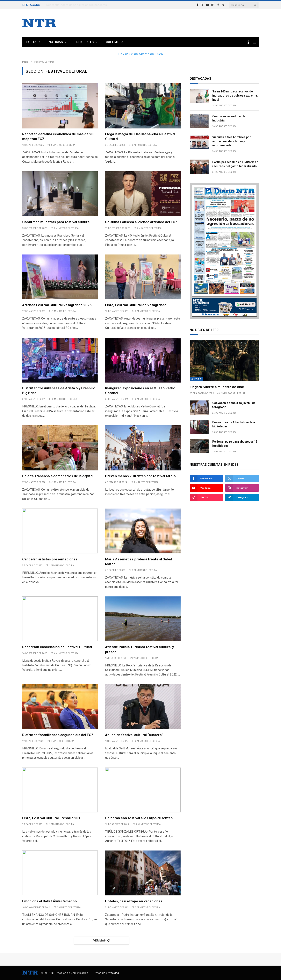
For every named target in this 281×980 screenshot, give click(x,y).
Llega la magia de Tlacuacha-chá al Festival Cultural (140, 136)
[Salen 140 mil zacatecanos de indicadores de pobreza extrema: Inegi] (199, 96)
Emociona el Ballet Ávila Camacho (49, 901)
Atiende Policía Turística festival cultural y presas (139, 649)
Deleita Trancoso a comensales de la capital (57, 476)
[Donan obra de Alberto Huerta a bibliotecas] (199, 427)
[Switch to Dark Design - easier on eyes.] (248, 42)
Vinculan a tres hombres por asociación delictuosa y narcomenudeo (231, 141)
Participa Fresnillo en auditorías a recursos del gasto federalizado (235, 164)
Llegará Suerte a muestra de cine (217, 387)
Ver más (99, 940)
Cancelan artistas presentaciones (49, 559)
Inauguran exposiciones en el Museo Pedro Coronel (140, 390)
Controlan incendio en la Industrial (228, 118)
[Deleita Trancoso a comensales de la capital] (60, 447)
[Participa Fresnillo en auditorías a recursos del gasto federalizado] (199, 167)
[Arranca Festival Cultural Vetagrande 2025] (60, 276)
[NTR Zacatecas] (39, 23)
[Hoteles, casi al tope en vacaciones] (143, 872)
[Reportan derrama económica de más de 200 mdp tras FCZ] (60, 105)
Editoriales (84, 42)
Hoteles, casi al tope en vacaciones (133, 901)
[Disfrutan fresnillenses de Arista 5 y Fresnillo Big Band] (60, 360)
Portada (33, 42)
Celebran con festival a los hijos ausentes (139, 818)
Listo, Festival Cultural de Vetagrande (135, 305)
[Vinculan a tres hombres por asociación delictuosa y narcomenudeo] (199, 142)
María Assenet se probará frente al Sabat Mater (138, 561)
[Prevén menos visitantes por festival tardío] (143, 447)
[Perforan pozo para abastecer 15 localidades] (199, 446)
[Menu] (254, 42)
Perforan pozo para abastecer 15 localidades (234, 443)
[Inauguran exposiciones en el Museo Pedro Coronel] (143, 360)
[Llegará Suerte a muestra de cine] (224, 360)
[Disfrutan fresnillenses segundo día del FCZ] (60, 706)
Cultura (196, 379)
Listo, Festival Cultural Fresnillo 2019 (52, 818)
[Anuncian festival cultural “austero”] (143, 706)
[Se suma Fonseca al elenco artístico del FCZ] (143, 193)
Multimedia (114, 42)
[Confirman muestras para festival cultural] (60, 193)
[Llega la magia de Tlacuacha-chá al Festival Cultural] (143, 105)
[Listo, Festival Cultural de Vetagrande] (143, 276)
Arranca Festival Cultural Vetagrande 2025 (57, 305)
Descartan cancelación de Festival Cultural (57, 647)
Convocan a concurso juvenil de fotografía (233, 405)
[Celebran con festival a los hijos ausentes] (143, 790)
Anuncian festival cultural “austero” (134, 735)
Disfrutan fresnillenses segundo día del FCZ (58, 735)
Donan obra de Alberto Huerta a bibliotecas (233, 424)
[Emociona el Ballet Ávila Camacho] (60, 872)
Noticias (56, 42)
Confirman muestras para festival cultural (56, 222)
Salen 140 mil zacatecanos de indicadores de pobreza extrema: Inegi (235, 95)
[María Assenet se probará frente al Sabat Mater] (143, 531)
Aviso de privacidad (107, 972)
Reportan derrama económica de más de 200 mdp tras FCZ (58, 136)
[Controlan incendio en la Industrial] (199, 121)
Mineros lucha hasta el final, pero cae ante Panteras (80, 5)
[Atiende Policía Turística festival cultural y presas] (143, 618)
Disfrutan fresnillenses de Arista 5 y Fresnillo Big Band (58, 390)
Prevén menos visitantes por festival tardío (140, 476)
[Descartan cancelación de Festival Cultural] (60, 618)
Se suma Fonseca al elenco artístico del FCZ (141, 222)
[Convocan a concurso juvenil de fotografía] (199, 407)
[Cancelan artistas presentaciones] (60, 531)
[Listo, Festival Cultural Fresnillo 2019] (60, 790)
